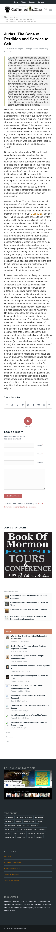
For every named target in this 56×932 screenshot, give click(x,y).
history (15, 833)
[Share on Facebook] (7, 404)
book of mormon (29, 821)
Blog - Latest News (11, 17)
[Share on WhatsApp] (17, 404)
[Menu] (50, 9)
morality (30, 837)
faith (35, 829)
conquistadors (10, 825)
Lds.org (7, 856)
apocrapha (28, 817)
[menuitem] (15, 2)
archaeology (39, 817)
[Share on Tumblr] (33, 404)
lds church (31, 833)
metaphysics (21, 837)
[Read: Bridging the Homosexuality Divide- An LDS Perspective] (7, 696)
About (23, 2)
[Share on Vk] (38, 404)
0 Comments (10, 49)
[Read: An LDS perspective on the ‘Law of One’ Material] (7, 716)
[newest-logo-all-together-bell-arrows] (23, 9)
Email (40, 454)
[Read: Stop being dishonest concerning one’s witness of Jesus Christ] (7, 706)
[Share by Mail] (49, 404)
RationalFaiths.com (12, 862)
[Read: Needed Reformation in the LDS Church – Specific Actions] (7, 667)
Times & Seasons (11, 874)
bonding (18, 821)
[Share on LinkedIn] (28, 404)
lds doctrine (41, 833)
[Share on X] (12, 404)
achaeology (9, 817)
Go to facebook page (16, 785)
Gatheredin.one (21, 773)
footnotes (42, 829)
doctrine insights (10, 829)
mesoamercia (9, 837)
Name (40, 445)
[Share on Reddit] (43, 404)
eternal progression (25, 829)
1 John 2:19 (36, 214)
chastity (39, 821)
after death (19, 817)
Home (16, 2)
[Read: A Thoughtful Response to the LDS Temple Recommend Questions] (7, 657)
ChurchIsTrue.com (12, 868)
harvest (7, 833)
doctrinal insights (32, 825)
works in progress (39, 49)
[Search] (44, 9)
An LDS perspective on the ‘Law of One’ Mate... (29, 715)
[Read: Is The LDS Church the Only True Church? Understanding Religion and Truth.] (7, 686)
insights (22, 833)
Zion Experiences (11, 880)
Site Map (41, 2)
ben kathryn (9, 821)
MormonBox (8, 52)
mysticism (39, 837)
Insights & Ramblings (25, 49)
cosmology (21, 825)
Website (40, 462)
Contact (32, 2)
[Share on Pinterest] (22, 404)
